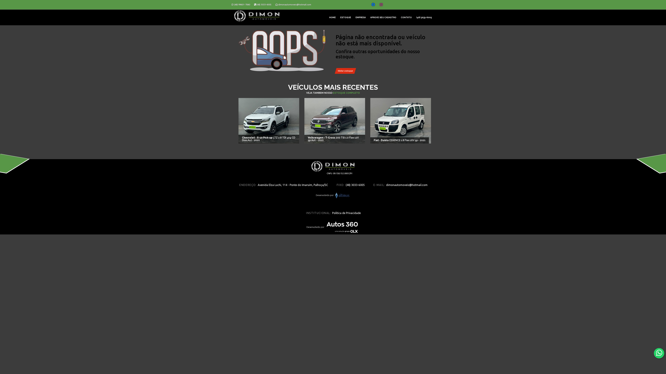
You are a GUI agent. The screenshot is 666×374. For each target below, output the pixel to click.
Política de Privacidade (346, 213)
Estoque (345, 17)
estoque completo (346, 92)
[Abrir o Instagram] (381, 4)
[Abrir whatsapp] (659, 353)
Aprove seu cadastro (383, 17)
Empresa (361, 17)
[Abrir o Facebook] (373, 4)
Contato (406, 17)
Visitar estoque (345, 71)
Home (332, 17)
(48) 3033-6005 (424, 17)
